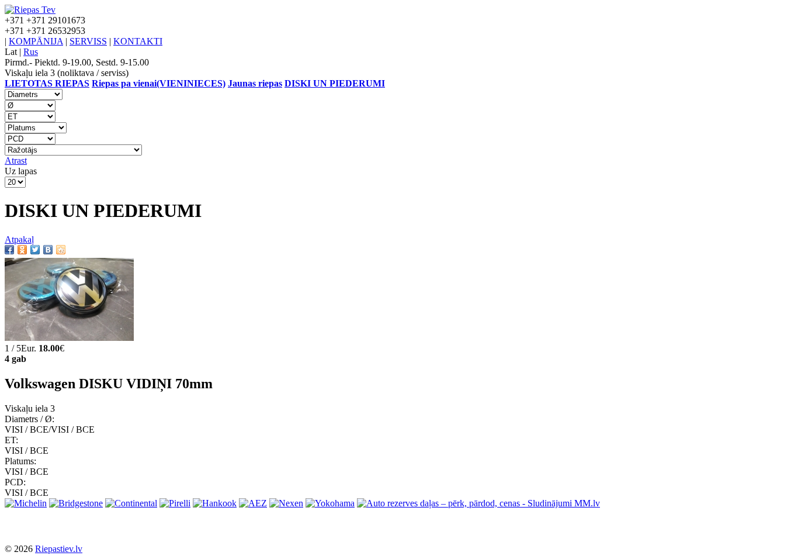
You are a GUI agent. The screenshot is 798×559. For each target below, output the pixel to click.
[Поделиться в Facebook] (9, 249)
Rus (30, 52)
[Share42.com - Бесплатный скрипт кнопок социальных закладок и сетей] (60, 249)
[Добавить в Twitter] (35, 249)
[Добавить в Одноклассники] (22, 249)
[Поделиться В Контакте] (48, 249)
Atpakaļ (19, 239)
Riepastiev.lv (58, 549)
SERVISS (88, 41)
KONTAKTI (137, 41)
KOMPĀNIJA (36, 41)
